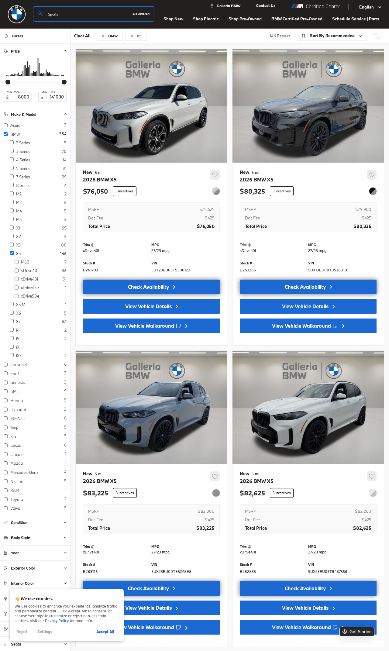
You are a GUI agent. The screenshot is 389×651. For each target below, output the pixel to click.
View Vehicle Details (148, 306)
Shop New (173, 19)
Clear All (82, 36)
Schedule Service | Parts (355, 19)
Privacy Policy (57, 620)
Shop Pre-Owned (245, 19)
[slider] (8, 82)
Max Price (48, 92)
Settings (44, 631)
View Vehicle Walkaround (145, 325)
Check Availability (148, 287)
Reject (22, 631)
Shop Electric (206, 19)
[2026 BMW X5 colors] (216, 191)
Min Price (13, 92)
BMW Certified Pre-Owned (296, 19)
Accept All (105, 631)
